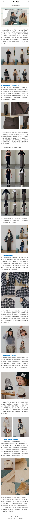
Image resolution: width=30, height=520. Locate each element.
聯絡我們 (10, 518)
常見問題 (21, 518)
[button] (1, 2)
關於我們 (15, 518)
